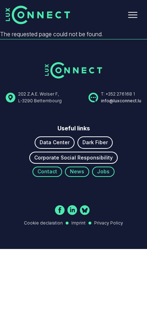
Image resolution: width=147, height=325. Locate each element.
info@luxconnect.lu (121, 100)
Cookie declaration (43, 223)
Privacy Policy (108, 223)
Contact (47, 171)
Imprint (78, 223)
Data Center (55, 142)
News (77, 171)
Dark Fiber (95, 142)
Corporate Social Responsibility (73, 158)
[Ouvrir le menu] (132, 14)
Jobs (103, 171)
